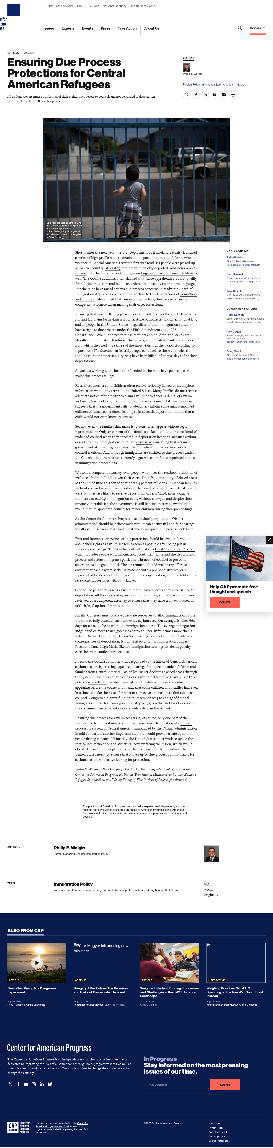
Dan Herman (96, 1004)
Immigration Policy (73, 884)
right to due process (101, 329)
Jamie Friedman (215, 1004)
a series (80, 257)
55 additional (179, 697)
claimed (131, 278)
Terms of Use (215, 1123)
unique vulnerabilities (91, 503)
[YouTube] (26, 1084)
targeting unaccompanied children (167, 273)
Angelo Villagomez (35, 1004)
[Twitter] (10, 1084)
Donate (256, 28)
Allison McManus (248, 1004)
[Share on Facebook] (196, 95)
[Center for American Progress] (14, 17)
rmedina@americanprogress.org (243, 264)
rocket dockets (150, 671)
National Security (114, 6)
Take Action (127, 28)
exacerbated (97, 682)
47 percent (115, 431)
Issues (48, 28)
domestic (156, 319)
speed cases (175, 671)
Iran (79, 6)
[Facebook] (18, 1084)
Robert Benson (81, 1004)
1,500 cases (122, 630)
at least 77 (113, 268)
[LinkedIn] (42, 1084)
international (180, 319)
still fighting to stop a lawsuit (160, 503)
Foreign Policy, (192, 84)
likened (124, 646)
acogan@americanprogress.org (243, 341)
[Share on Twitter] (186, 95)
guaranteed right (151, 457)
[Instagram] (34, 1084)
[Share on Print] (233, 95)
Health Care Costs (142, 6)
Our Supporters (217, 1136)
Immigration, (208, 84)
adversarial (144, 442)
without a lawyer (151, 498)
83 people (134, 350)
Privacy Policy (216, 1127)
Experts (68, 28)
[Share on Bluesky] (214, 95)
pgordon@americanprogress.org (244, 322)
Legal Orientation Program (175, 549)
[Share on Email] (224, 95)
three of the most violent (135, 345)
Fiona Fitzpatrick (16, 1004)
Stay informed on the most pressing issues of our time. (196, 1065)
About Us (151, 28)
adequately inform (146, 406)
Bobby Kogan (231, 1004)
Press (105, 28)
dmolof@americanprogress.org (243, 358)
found (115, 482)
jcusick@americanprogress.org (243, 298)
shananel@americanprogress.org (244, 281)
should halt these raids (116, 523)
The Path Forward (60, 6)
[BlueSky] (49, 1084)
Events (87, 28)
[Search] (240, 30)
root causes (83, 743)
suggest (81, 273)
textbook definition (178, 472)
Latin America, (225, 84)
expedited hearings (131, 666)
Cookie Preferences (219, 1140)
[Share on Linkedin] (205, 95)
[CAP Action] (19, 1127)
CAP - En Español (218, 1132)
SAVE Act (92, 6)
